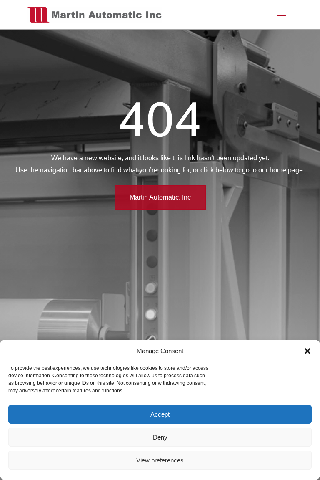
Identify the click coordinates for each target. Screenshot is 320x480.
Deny (160, 437)
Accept (160, 414)
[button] (307, 351)
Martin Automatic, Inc (160, 197)
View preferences (160, 460)
